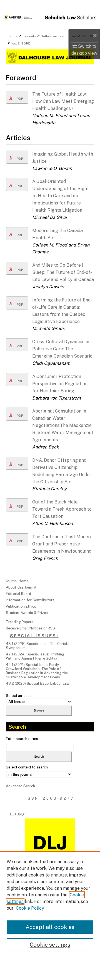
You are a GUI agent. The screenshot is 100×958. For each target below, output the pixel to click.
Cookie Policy (30, 908)
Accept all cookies (50, 927)
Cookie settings (50, 944)
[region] (50, 904)
